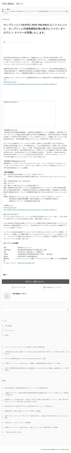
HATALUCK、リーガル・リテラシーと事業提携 (17, 422)
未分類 (6, 335)
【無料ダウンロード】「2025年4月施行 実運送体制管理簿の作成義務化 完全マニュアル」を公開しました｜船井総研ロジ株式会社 (36, 393)
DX (6, 275)
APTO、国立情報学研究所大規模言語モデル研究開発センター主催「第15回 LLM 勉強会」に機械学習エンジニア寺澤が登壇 (36, 369)
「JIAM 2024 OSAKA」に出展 (13, 432)
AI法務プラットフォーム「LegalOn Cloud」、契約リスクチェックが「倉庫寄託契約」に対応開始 (31, 427)
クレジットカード (10, 330)
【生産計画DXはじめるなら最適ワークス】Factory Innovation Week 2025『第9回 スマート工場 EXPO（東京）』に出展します (37, 352)
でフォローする (20, 287)
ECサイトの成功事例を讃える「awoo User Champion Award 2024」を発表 (25, 358)
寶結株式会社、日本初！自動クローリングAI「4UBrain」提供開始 (23, 411)
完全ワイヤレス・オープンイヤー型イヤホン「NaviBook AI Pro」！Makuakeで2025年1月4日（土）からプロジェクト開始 (37, 416)
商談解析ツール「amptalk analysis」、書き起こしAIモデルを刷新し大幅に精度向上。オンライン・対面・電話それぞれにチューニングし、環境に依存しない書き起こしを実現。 (36, 400)
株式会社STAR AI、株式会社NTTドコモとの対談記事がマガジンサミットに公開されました (29, 406)
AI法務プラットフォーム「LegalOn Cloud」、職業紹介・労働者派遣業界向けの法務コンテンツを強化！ (33, 363)
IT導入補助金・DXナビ (12, 4)
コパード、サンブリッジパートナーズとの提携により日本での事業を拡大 (25, 347)
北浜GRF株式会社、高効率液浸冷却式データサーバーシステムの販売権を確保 (26, 388)
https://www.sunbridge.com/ (26, 263)
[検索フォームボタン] (67, 310)
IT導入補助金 (8, 325)
